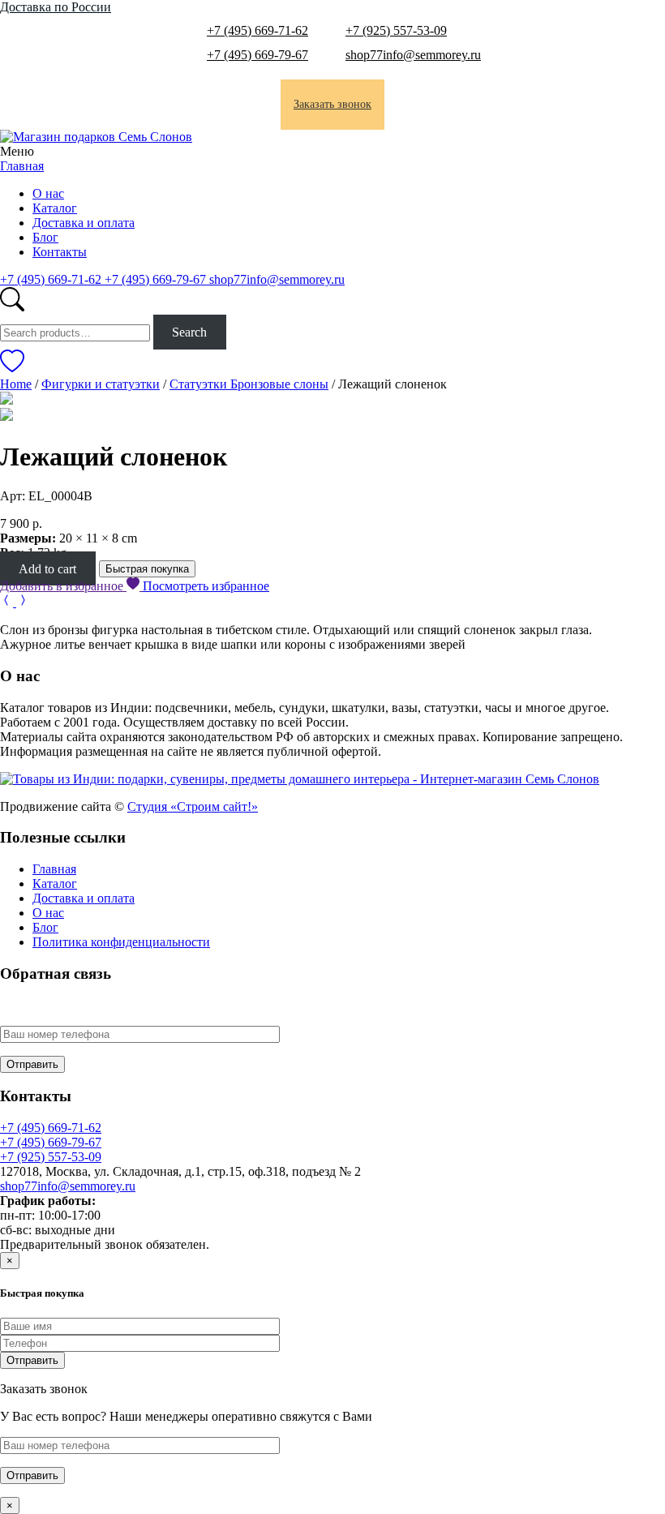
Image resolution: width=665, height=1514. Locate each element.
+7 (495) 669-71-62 (257, 30)
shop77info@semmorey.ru (413, 55)
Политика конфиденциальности (121, 942)
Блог (45, 237)
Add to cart (47, 568)
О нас (48, 193)
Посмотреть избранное (206, 586)
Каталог (54, 208)
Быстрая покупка (147, 569)
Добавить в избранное (63, 586)
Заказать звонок (332, 104)
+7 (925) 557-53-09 (396, 30)
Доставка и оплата (83, 222)
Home (16, 384)
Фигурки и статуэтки (100, 384)
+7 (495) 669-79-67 (257, 55)
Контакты (59, 252)
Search (189, 332)
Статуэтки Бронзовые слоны (248, 384)
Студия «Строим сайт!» (192, 806)
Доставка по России (55, 7)
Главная (22, 166)
